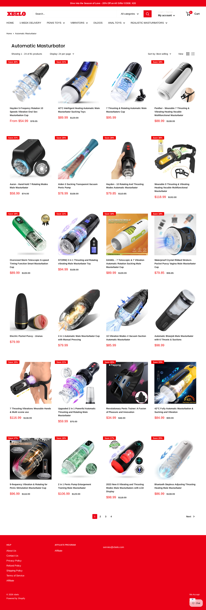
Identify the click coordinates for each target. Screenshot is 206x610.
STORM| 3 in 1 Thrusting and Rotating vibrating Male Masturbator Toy (78, 262)
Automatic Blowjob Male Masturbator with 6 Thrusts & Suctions (173, 338)
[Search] (148, 13)
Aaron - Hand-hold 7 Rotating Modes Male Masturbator (29, 186)
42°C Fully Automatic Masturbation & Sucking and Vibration (173, 410)
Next (188, 516)
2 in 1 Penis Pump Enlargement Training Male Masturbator (74, 486)
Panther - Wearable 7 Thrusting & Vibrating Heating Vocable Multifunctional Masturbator (171, 111)
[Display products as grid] (187, 53)
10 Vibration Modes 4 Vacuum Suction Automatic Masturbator (126, 338)
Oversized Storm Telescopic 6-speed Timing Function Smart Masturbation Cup (29, 263)
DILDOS (98, 22)
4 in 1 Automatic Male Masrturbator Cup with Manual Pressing (79, 338)
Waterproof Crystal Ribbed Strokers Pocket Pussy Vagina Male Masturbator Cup (175, 263)
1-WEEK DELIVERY (30, 22)
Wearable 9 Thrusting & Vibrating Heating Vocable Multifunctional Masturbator (171, 187)
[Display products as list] (193, 53)
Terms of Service (15, 575)
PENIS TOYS (54, 22)
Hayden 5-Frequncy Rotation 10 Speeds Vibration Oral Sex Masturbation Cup (26, 111)
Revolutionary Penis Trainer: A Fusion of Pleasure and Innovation (126, 410)
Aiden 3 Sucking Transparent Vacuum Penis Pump (78, 186)
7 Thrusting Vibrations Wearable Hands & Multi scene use (30, 410)
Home (9, 33)
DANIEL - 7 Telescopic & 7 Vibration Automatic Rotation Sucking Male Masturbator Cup (125, 263)
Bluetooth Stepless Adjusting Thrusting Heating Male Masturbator (174, 486)
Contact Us (12, 555)
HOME (10, 22)
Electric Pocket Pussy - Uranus (26, 336)
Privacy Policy (14, 560)
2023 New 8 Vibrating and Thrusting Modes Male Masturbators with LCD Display (125, 488)
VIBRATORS (77, 22)
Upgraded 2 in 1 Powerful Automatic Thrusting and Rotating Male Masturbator (77, 412)
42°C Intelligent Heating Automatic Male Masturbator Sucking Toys (79, 110)
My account (165, 15)
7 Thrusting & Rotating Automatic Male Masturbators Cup (126, 110)
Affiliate (10, 580)
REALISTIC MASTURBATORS (147, 22)
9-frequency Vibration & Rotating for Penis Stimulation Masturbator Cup (28, 486)
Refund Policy (13, 565)
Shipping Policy (14, 570)
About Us (11, 550)
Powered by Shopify (15, 598)
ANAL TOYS (115, 22)
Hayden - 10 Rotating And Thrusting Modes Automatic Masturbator (125, 186)
